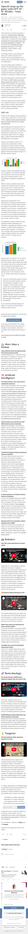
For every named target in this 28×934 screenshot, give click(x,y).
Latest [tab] (6, 867)
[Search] (25, 867)
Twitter (20, 822)
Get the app (21, 927)
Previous (6, 839)
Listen (24, 25)
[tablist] (7, 849)
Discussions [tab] (12, 867)
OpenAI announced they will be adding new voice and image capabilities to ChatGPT (13, 40)
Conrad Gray (7, 24)
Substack (7, 931)
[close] (24, 885)
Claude (3, 447)
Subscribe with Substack (15, 913)
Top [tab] (3, 867)
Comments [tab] (4, 849)
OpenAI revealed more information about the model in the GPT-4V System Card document (13, 121)
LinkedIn (5, 824)
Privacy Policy (16, 919)
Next (23, 839)
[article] (14, 875)
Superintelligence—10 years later (9, 872)
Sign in (25, 2)
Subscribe (19, 2)
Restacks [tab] (11, 849)
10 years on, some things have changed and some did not (8, 875)
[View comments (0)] (7, 29)
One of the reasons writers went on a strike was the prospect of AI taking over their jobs (13, 393)
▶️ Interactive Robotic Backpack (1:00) (13, 592)
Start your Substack (10, 927)
